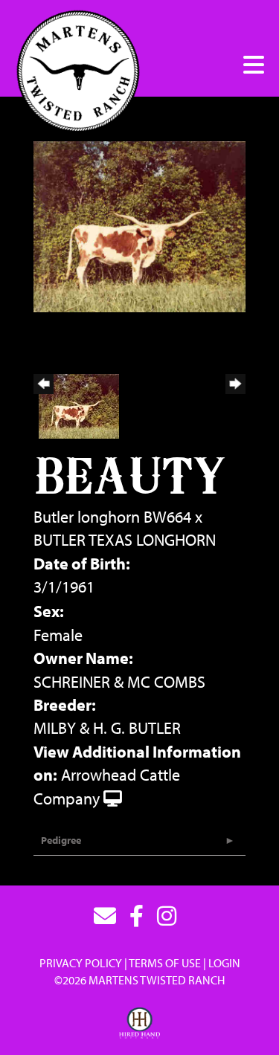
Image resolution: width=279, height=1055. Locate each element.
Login (224, 962)
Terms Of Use (165, 962)
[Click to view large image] (139, 224)
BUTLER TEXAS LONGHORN (124, 539)
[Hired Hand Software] (139, 1023)
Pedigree (61, 840)
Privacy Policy (80, 962)
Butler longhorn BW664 (112, 516)
